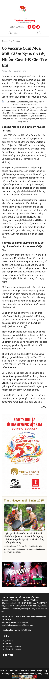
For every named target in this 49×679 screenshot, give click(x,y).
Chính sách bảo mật (13, 646)
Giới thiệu (9, 641)
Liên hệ (8, 644)
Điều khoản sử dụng (13, 649)
